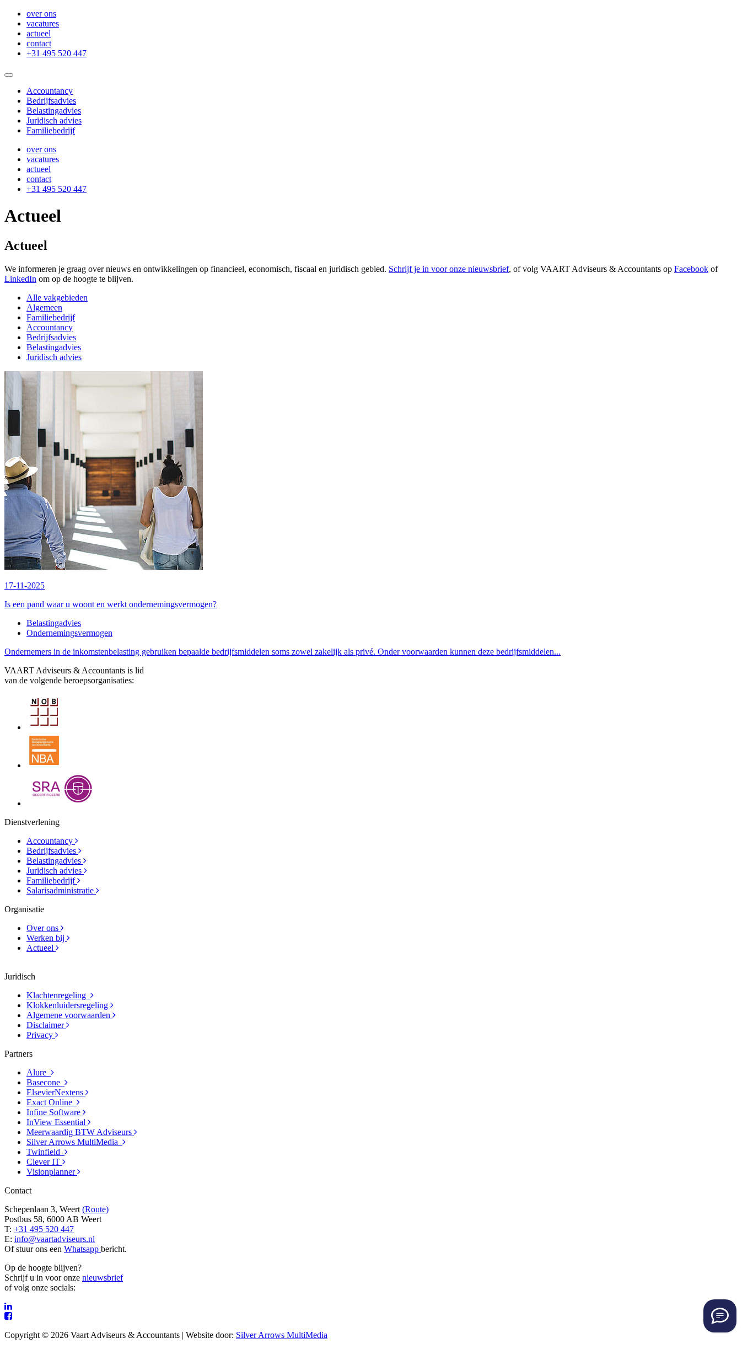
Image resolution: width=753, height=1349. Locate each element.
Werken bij (46, 938)
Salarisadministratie (61, 890)
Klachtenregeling (58, 995)
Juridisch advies (54, 120)
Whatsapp (82, 1249)
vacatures (42, 23)
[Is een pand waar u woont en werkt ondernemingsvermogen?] (103, 566)
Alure (38, 1072)
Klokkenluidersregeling (68, 1005)
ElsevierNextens (55, 1092)
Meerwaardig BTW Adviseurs (80, 1132)
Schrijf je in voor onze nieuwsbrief (449, 269)
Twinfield (45, 1152)
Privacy (40, 1035)
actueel (38, 33)
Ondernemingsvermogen (69, 633)
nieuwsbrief (102, 1277)
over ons (41, 13)
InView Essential (57, 1122)
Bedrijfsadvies (51, 100)
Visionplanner (51, 1171)
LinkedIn (20, 278)
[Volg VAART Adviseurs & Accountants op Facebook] (8, 1316)
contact (38, 43)
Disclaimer (46, 1025)
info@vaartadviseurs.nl (54, 1239)
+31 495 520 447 (56, 53)
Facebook (691, 269)
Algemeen (44, 307)
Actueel (41, 947)
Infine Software (54, 1112)
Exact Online (51, 1102)
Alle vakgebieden (57, 297)
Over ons (43, 928)
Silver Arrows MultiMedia (74, 1142)
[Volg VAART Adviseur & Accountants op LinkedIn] (8, 1306)
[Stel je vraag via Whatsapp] (719, 1315)
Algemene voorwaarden (69, 1015)
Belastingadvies (53, 110)
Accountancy (49, 90)
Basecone (45, 1082)
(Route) (95, 1209)
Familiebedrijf (50, 130)
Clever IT (44, 1161)
